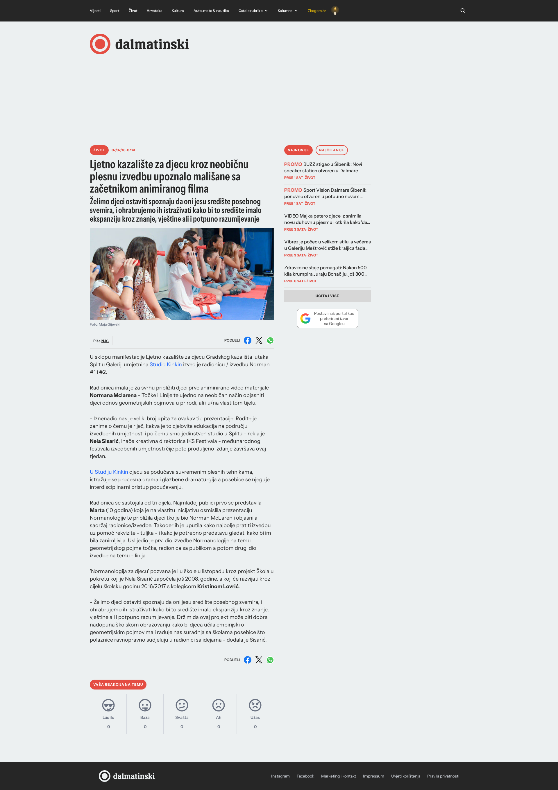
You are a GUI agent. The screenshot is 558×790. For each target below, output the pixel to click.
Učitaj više (327, 296)
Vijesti (95, 10)
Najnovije (299, 150)
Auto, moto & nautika (211, 10)
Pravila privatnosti (443, 776)
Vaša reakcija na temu (118, 684)
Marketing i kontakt (338, 776)
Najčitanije (331, 150)
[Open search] (463, 11)
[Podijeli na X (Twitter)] (258, 340)
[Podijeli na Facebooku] (247, 340)
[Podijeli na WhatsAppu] (270, 340)
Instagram (280, 776)
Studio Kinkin (166, 364)
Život (133, 10)
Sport (114, 10)
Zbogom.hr (317, 10)
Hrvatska (154, 10)
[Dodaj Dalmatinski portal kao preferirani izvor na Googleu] (327, 318)
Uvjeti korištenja (405, 776)
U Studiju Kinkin (109, 472)
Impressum (373, 776)
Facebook (305, 776)
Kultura (178, 10)
